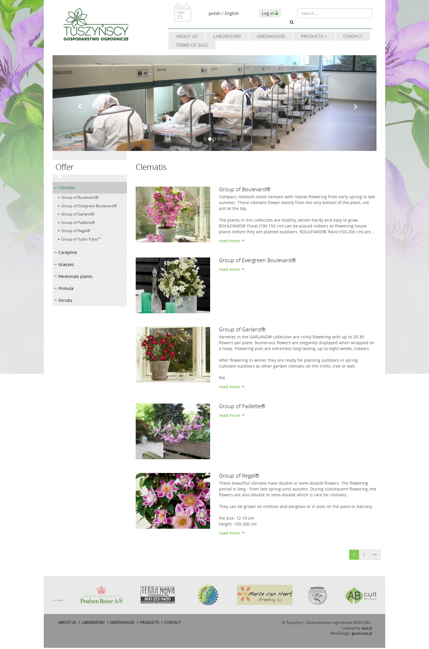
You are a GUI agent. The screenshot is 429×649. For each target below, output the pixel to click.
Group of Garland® (78, 214)
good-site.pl (362, 633)
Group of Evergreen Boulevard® (89, 205)
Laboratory (227, 36)
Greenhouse (271, 36)
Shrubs (65, 300)
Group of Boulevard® (80, 197)
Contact (352, 36)
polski (215, 13)
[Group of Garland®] (173, 354)
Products (313, 36)
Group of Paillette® (78, 222)
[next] (375, 554)
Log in (268, 13)
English (232, 13)
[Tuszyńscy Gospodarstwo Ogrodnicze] (96, 25)
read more (229, 240)
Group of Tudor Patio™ (81, 239)
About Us (187, 36)
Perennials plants (75, 276)
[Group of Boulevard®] (173, 214)
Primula (66, 288)
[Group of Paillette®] (173, 431)
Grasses (66, 264)
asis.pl (367, 628)
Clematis (66, 187)
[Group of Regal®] (173, 500)
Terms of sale (192, 45)
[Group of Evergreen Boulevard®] (173, 285)
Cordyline (67, 252)
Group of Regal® (75, 230)
